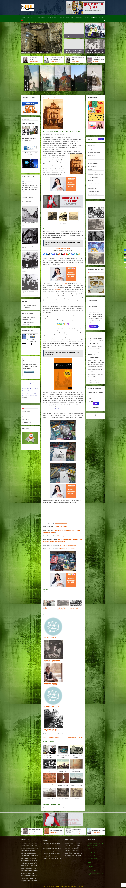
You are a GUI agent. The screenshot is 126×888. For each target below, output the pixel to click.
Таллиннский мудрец (34, 58)
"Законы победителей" (61, 526)
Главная (23, 17)
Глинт (23, 416)
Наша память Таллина (93, 183)
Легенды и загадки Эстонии (51, 733)
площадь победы (94, 378)
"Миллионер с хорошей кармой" (66, 536)
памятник (90, 376)
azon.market (63, 283)
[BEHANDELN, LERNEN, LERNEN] (96, 258)
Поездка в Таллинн (92, 188)
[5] (63, 223)
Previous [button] (24, 130)
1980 (94, 338)
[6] (64, 223)
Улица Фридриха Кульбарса (97, 58)
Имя (93, 300)
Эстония (101, 362)
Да (89, 396)
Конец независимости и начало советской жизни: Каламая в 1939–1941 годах (77, 830)
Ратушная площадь (93, 352)
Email (93, 306)
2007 (99, 338)
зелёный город (26, 411)
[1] (60, 223)
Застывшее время (95, 340)
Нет (90, 398)
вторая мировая (99, 364)
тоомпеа (95, 382)
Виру (101, 338)
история (93, 369)
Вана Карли (25, 414)
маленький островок (97, 374)
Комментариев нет (61, 134)
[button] (44, 254)
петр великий (99, 376)
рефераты (95, 380)
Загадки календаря (33, 830)
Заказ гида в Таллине (76, 17)
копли (89, 374)
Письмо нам (86, 17)
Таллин (91, 358)
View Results (96, 407)
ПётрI (96, 350)
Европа (52, 61)
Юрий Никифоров (92, 364)
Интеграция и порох (93, 163)
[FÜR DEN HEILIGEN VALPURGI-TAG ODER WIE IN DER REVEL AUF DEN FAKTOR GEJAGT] (96, 212)
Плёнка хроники (92, 185)
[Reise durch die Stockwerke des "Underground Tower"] (96, 247)
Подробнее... (25, 397)
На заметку (91, 180)
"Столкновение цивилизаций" (68, 545)
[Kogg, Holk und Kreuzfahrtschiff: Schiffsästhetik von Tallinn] (96, 236)
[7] (65, 223)
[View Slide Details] (26, 130)
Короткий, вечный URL (49, 98)
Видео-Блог (30, 17)
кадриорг (98, 372)
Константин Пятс (92, 346)
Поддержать (94, 17)
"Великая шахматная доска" (67, 548)
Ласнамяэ (99, 346)
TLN (53, 134)
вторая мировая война (95, 366)
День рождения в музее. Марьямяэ (78, 58)
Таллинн (97, 358)
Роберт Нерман (98, 355)
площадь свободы (100, 378)
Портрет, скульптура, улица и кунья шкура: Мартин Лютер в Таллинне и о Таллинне (55, 830)
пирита (89, 378)
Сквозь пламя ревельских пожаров (98, 830)
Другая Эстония (92, 155)
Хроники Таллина (75, 61)
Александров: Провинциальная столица (54, 58)
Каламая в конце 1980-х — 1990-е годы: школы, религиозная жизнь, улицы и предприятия (29, 246)
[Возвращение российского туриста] (49, 603)
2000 (96, 338)
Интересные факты (93, 166)
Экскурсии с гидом (93, 197)
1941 (88, 338)
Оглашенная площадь (63, 17)
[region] (30, 130)
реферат (90, 380)
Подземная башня (26, 422)
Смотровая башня (51, 17)
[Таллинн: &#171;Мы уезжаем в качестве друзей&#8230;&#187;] (76, 603)
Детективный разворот (94, 152)
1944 (91, 338)
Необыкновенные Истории (94, 348)
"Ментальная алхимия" (61, 523)
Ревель (91, 355)
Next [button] (37, 130)
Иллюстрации (25, 419)
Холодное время (96, 362)
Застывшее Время (92, 160)
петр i (94, 376)
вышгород (89, 369)
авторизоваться (73, 807)
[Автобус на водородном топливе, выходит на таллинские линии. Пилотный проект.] (63, 603)
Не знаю (91, 401)
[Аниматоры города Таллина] (85, 7)
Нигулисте (89, 350)
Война (90, 340)
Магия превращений (40, 17)
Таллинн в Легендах (93, 360)
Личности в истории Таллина (33, 60)
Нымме (93, 350)
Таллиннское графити (93, 191)
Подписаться (93, 326)
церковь (99, 382)
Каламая (101, 17)
